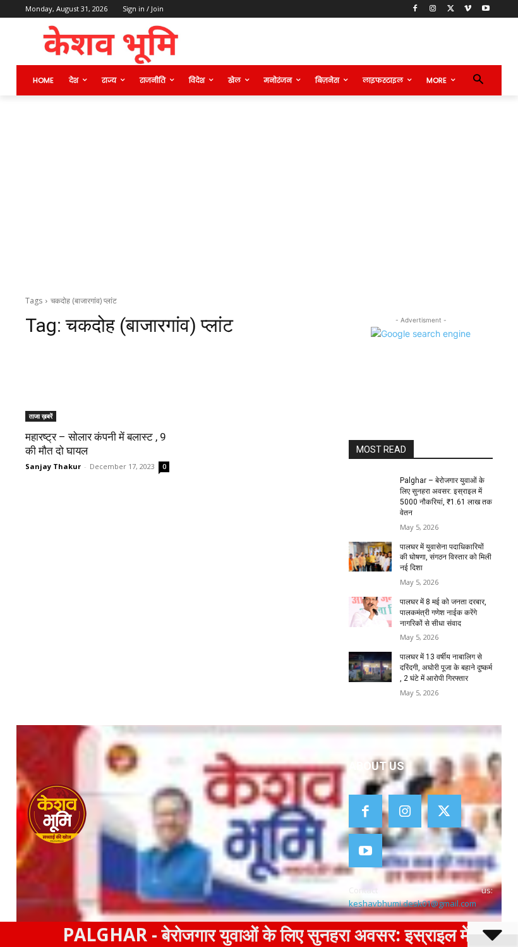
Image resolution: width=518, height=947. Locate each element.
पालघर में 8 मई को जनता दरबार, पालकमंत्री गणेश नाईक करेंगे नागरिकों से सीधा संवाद (443, 612)
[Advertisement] (259, 190)
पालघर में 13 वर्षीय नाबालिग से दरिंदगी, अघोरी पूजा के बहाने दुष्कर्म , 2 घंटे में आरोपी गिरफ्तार (446, 667)
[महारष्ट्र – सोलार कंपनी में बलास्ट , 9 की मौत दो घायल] (97, 386)
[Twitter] (450, 9)
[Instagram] (433, 9)
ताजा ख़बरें (40, 416)
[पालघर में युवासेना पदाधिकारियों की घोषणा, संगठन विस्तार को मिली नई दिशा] (370, 557)
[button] (478, 80)
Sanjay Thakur (53, 466)
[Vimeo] (468, 9)
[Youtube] (485, 9)
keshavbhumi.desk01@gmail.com (412, 903)
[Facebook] (415, 9)
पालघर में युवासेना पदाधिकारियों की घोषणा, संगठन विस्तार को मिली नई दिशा (445, 557)
